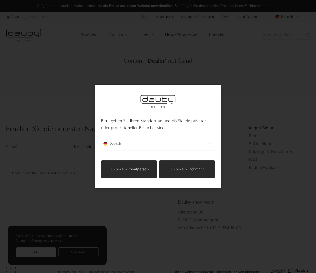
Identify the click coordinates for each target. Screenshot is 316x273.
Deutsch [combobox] (115, 144)
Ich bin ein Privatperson (129, 169)
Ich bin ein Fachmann (187, 169)
